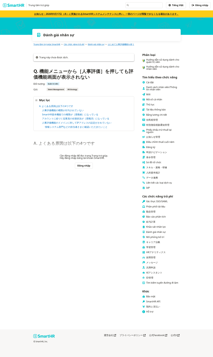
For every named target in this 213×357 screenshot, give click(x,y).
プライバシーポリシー (133, 335)
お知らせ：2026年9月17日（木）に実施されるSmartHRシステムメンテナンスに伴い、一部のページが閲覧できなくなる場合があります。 (106, 14)
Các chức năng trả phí (74, 44)
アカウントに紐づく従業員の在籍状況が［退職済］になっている (75, 118)
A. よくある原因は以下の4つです (56, 106)
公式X (175, 335)
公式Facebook (158, 335)
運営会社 (110, 335)
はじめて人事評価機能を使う (121, 44)
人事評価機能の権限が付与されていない (63, 110)
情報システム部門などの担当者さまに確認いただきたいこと (76, 126)
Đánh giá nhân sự (96, 44)
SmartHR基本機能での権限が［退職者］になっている (70, 114)
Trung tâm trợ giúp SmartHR (46, 44)
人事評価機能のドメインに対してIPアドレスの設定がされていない (76, 122)
